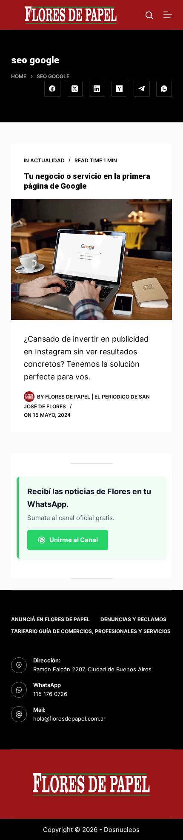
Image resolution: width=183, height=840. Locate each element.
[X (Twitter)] (75, 89)
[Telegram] (142, 89)
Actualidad (47, 160)
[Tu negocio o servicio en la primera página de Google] (91, 259)
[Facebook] (52, 89)
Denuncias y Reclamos (133, 619)
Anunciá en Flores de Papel (50, 619)
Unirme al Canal (73, 540)
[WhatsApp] (164, 89)
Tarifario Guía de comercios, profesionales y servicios (91, 631)
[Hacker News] (120, 89)
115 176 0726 (50, 693)
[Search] (149, 15)
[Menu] (167, 15)
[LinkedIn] (97, 89)
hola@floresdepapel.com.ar (69, 718)
